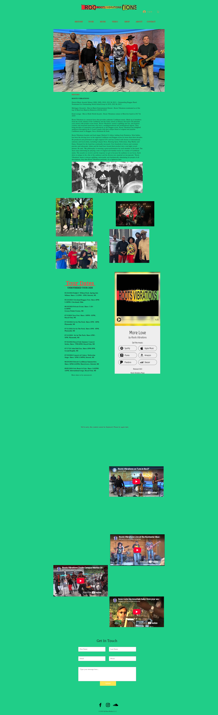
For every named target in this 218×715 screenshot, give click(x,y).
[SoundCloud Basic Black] (115, 705)
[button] (158, 12)
